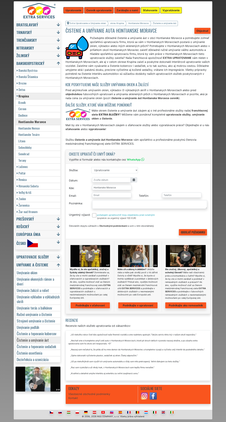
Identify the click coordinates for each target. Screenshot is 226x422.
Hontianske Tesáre (29, 134)
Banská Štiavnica (28, 76)
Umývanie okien (27, 272)
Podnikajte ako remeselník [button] (186, 305)
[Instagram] (144, 395)
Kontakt (73, 398)
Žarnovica (24, 205)
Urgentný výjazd (79, 214)
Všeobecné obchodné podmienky (89, 394)
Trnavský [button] (24, 32)
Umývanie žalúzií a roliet (33, 290)
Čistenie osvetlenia (29, 353)
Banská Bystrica (28, 70)
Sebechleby (25, 147)
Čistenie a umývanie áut (33, 340)
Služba (73, 170)
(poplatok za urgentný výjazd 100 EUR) (116, 218)
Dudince (22, 115)
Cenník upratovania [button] (99, 10)
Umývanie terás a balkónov (34, 307)
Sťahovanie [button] (150, 10)
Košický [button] (22, 226)
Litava (21, 141)
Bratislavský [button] (27, 24)
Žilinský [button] (22, 55)
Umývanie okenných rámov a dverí (35, 281)
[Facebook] (153, 395)
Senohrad (23, 153)
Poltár (22, 173)
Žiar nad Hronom (28, 211)
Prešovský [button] (25, 219)
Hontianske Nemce (29, 128)
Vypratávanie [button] (171, 10)
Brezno (22, 83)
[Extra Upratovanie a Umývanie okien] (39, 10)
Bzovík (22, 102)
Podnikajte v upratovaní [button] (138, 305)
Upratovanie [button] (73, 10)
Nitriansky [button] (25, 48)
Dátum (73, 180)
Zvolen (22, 198)
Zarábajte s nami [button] (127, 10)
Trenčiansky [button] (26, 40)
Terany (22, 160)
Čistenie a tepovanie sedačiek (36, 346)
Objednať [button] (202, 30)
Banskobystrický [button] (30, 63)
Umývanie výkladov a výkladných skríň (38, 299)
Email (72, 195)
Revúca (23, 179)
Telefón (143, 195)
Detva (22, 89)
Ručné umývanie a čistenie (34, 314)
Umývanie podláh (28, 327)
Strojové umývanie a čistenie (36, 320)
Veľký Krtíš (25, 192)
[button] (38, 257)
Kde (71, 188)
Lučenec (23, 166)
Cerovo (22, 108)
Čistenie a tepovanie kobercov (36, 333)
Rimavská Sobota (29, 186)
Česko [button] (21, 243)
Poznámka (75, 203)
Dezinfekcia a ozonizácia (32, 359)
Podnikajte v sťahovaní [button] (90, 305)
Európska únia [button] (28, 234)
